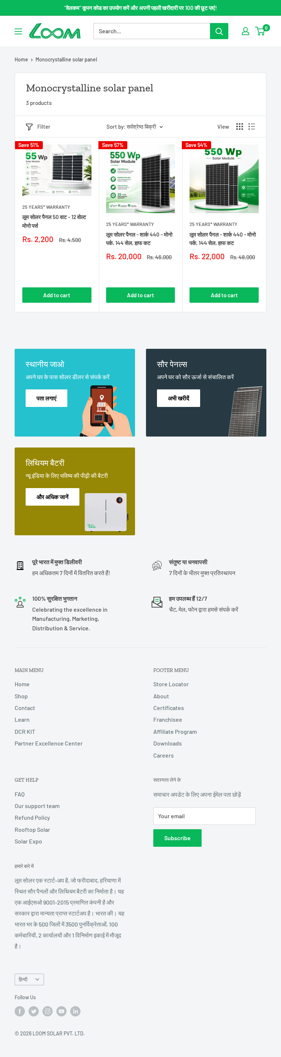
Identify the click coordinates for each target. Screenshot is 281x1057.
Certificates (168, 707)
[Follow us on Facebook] (20, 1011)
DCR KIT (25, 731)
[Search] (219, 31)
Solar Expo (28, 841)
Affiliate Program (175, 731)
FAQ (20, 793)
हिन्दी (23, 979)
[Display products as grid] (239, 126)
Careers (163, 755)
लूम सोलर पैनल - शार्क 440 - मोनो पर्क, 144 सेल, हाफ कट (139, 238)
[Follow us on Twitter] (34, 1011)
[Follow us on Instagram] (47, 1011)
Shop (21, 695)
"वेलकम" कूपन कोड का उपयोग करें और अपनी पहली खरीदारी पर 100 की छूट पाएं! (140, 7)
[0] (260, 31)
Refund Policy (32, 817)
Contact (25, 707)
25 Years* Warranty (46, 207)
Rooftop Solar (32, 829)
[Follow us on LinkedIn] (75, 1011)
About (161, 695)
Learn (22, 719)
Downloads (167, 743)
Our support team (37, 805)
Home (21, 59)
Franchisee (167, 719)
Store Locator (171, 683)
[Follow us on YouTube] (61, 1011)
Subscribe (177, 837)
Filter (43, 126)
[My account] (245, 31)
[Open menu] (18, 31)
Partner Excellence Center (49, 743)
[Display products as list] (251, 126)
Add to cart (56, 295)
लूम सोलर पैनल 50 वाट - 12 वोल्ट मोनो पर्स (54, 221)
